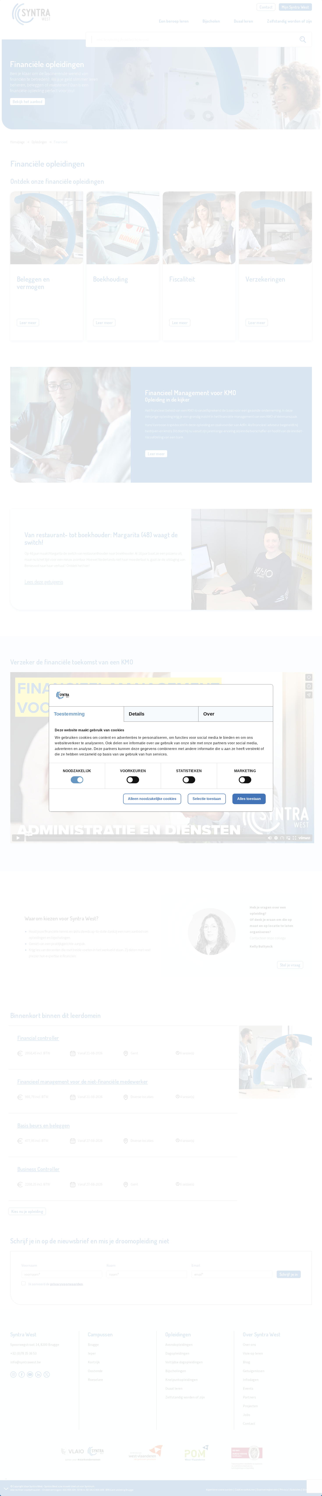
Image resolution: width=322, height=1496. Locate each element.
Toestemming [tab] (69, 714)
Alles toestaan (249, 799)
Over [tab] (208, 714)
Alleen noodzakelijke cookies (152, 799)
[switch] (133, 779)
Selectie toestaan (207, 799)
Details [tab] (137, 714)
